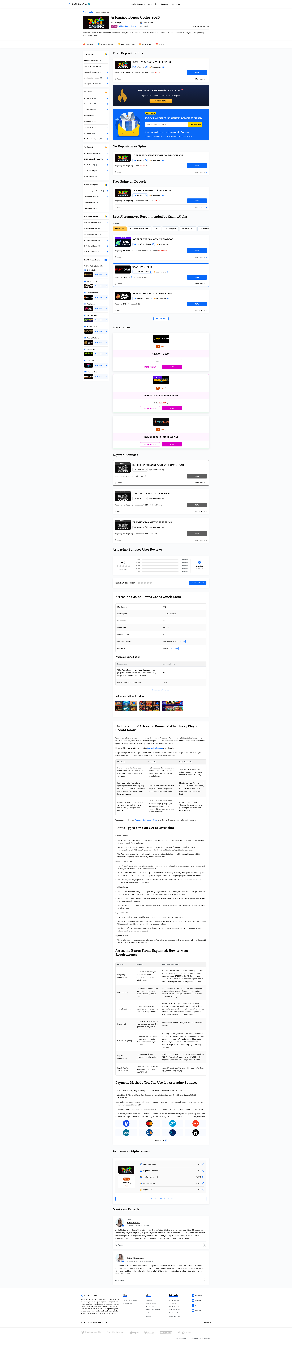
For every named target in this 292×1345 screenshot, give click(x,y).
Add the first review (126, 26)
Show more (159, 1140)
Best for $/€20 (188, 229)
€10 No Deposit (174, 1300)
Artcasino (90, 12)
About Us (149, 1300)
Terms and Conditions (130, 1300)
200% (157, 229)
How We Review (151, 1303)
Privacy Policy (127, 1303)
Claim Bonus (194, 124)
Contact (148, 1316)
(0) (163, 67)
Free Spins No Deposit (139, 229)
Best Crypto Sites (174, 1316)
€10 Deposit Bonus (175, 1313)
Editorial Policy (150, 1306)
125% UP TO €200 (160, 353)
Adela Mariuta (148, 23)
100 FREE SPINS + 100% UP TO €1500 (152, 239)
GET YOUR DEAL (159, 101)
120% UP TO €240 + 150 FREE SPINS (161, 436)
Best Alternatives (128, 44)
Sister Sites (146, 44)
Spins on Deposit (107, 44)
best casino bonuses (155, 748)
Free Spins (89, 44)
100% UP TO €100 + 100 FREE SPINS (152, 293)
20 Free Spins (173, 1303)
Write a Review (197, 583)
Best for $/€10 (170, 229)
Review (161, 44)
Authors (148, 1313)
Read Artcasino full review (160, 690)
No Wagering (205, 229)
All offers (119, 229)
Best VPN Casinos (174, 1310)
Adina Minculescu (135, 1258)
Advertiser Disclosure (153, 1310)
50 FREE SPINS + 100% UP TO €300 (161, 395)
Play (197, 72)
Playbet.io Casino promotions (146, 820)
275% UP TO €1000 (142, 266)
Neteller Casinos (174, 1306)
